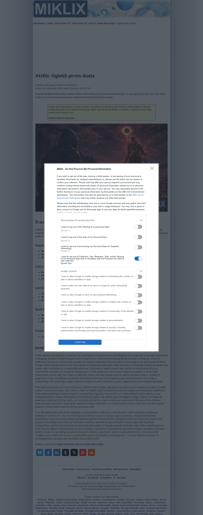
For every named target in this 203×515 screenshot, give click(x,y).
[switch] (138, 227)
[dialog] (101, 257)
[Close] (153, 169)
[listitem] (101, 220)
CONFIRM (80, 342)
